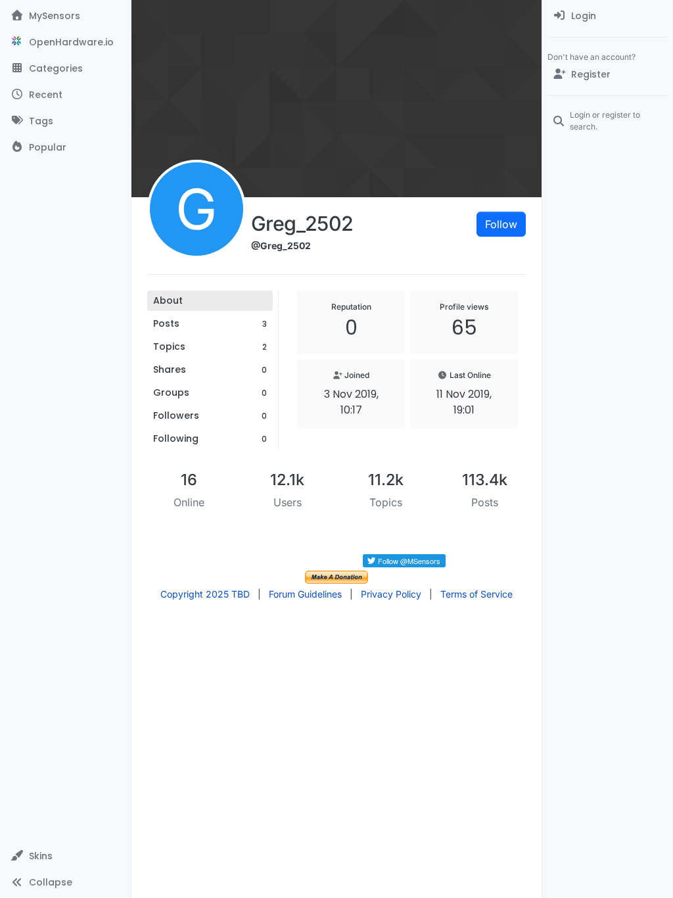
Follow (501, 224)
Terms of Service (476, 594)
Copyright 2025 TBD (205, 594)
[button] (65, 855)
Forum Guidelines (305, 594)
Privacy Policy (391, 594)
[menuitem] (607, 15)
